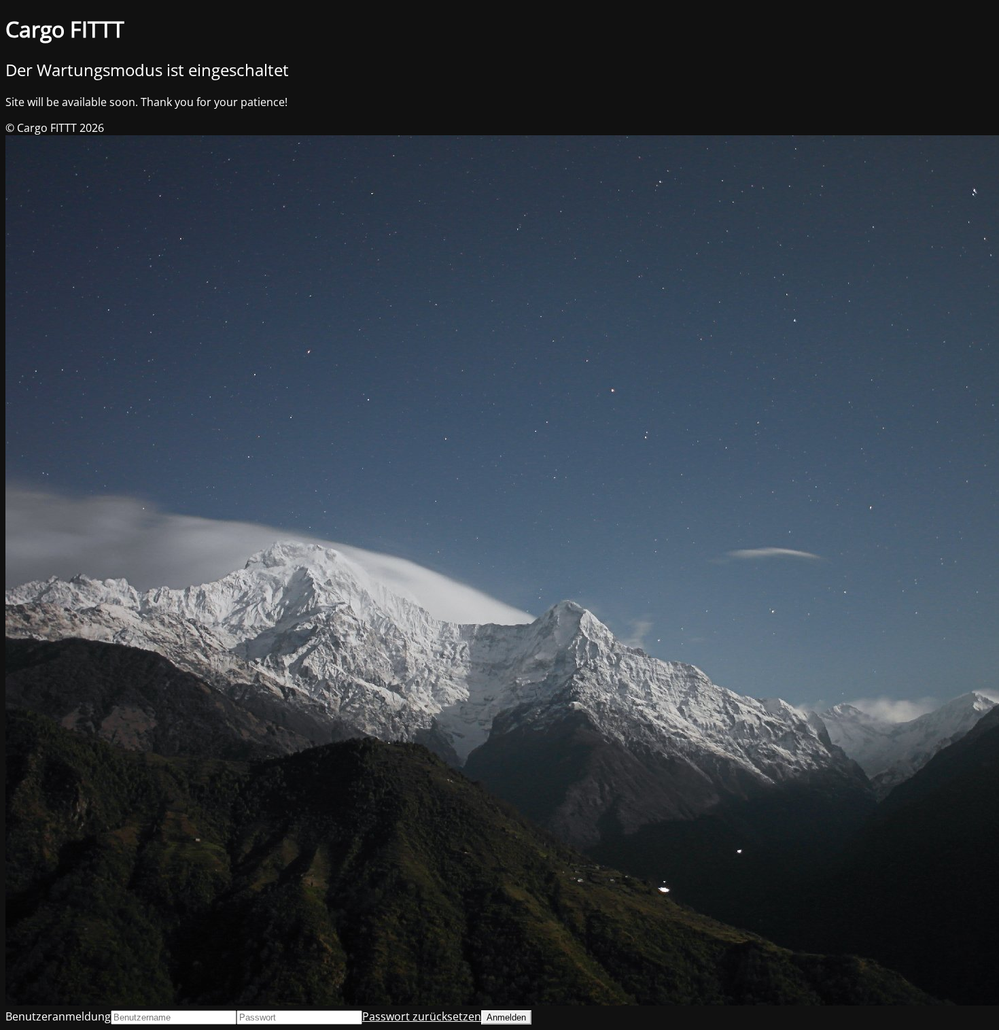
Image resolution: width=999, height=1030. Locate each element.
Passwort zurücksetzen (421, 1016)
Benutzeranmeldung (58, 1016)
